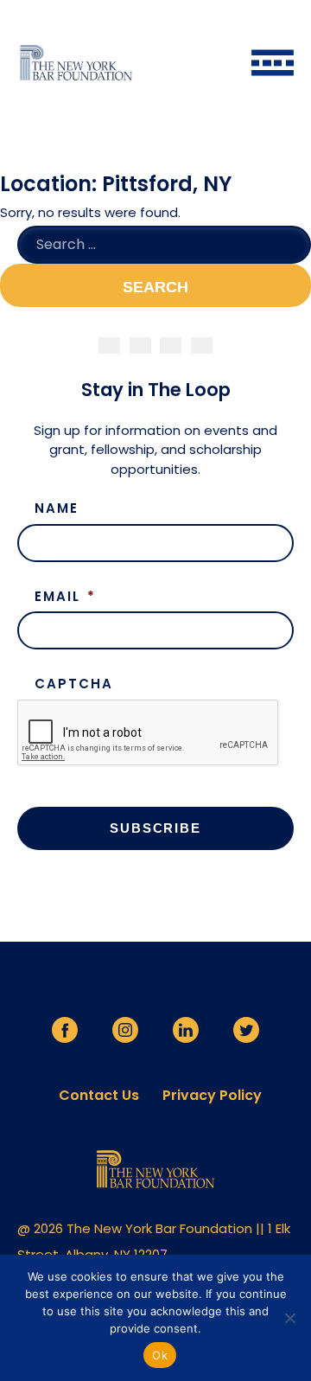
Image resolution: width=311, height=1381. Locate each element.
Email (65, 596)
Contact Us (99, 1095)
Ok (160, 1355)
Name (57, 508)
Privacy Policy (212, 1095)
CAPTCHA (74, 684)
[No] (289, 1318)
